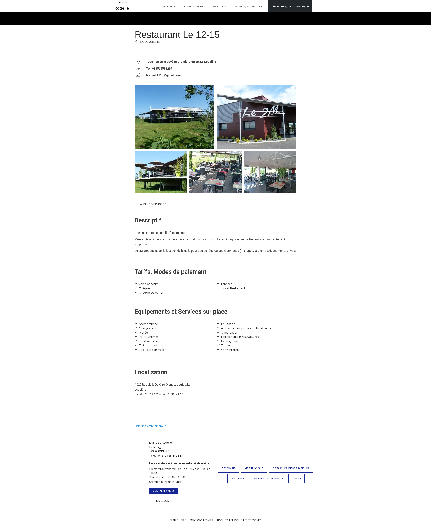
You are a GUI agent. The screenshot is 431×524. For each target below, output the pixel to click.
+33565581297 (162, 68)
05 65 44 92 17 (174, 455)
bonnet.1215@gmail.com (163, 75)
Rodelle (121, 6)
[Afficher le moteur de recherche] (315, 6)
